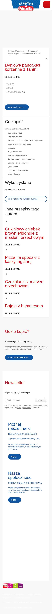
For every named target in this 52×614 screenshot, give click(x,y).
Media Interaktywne (24, 608)
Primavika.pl (7, 595)
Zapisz (39, 400)
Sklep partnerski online (18, 357)
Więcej (13, 457)
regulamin (39, 405)
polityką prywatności (23, 408)
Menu (46, 4)
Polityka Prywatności (22, 598)
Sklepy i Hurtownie (34, 595)
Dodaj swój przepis (16, 107)
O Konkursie (19, 595)
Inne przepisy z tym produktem (23, 199)
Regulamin (7, 598)
